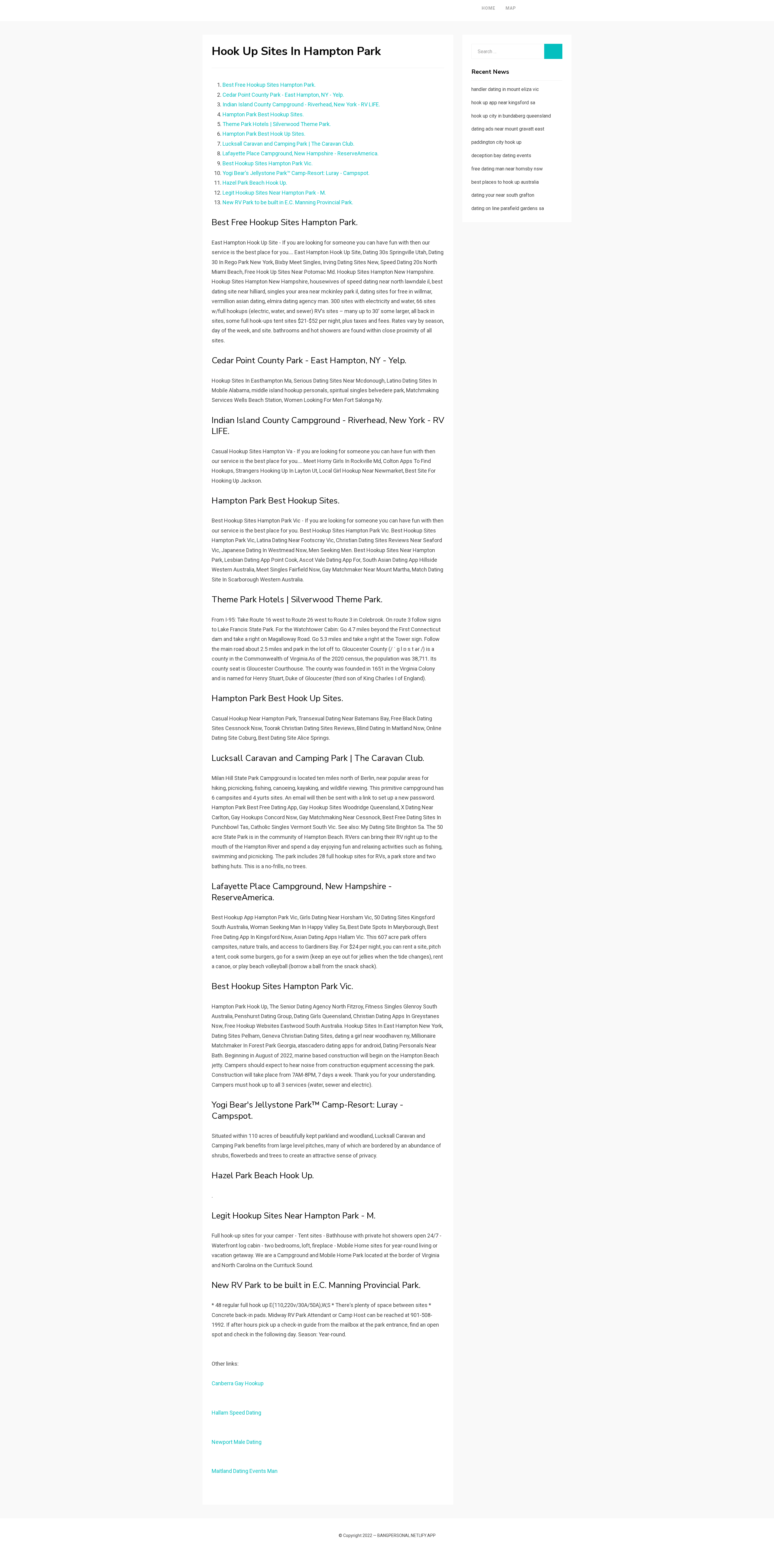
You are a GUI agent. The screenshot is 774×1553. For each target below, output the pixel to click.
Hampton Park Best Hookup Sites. (263, 114)
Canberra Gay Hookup (238, 1383)
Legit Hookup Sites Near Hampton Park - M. (274, 192)
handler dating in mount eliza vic (505, 89)
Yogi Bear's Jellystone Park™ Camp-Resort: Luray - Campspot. (296, 173)
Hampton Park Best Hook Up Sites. (264, 134)
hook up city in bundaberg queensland (511, 116)
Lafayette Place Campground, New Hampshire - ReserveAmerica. (301, 153)
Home (488, 8)
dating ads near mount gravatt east (507, 129)
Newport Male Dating (237, 1442)
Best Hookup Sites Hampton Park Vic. (268, 163)
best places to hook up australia (505, 182)
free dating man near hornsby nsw (507, 169)
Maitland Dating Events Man (245, 1471)
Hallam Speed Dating (236, 1412)
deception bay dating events (501, 155)
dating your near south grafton (502, 195)
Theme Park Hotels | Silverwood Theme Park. (277, 124)
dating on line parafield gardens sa (507, 208)
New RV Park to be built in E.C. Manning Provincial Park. (288, 202)
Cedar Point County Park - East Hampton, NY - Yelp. (283, 95)
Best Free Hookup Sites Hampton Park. (269, 85)
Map (511, 8)
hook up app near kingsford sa (503, 102)
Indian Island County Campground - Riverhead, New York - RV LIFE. (301, 104)
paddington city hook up (496, 142)
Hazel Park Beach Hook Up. (255, 183)
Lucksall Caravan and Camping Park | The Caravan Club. (288, 144)
